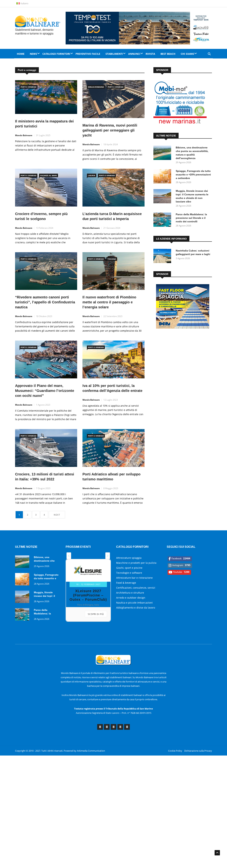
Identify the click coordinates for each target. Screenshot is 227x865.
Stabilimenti (114, 53)
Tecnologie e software (129, 572)
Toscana (111, 259)
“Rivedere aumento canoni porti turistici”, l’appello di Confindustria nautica (45, 302)
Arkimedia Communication (91, 750)
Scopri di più (96, 614)
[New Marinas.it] (180, 123)
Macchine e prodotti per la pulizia (136, 562)
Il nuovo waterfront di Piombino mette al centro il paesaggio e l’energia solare (109, 302)
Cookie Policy (175, 750)
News (33, 53)
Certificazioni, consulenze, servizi (135, 587)
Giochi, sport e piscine (129, 567)
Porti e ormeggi (28, 87)
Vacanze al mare (48, 175)
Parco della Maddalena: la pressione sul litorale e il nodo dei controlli (191, 218)
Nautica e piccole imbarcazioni (134, 602)
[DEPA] (182, 327)
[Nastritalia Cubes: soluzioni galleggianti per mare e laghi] (163, 256)
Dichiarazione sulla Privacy (198, 750)
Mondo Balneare (23, 135)
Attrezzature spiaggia (129, 557)
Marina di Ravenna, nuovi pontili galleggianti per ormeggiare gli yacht (109, 130)
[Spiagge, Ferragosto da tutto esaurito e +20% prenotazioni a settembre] (163, 177)
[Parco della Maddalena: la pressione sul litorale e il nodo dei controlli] (163, 220)
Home (20, 53)
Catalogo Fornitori (56, 53)
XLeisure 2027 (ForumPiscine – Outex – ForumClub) (88, 595)
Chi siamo (187, 53)
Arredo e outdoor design (130, 597)
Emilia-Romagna (96, 87)
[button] (69, 555)
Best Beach (167, 53)
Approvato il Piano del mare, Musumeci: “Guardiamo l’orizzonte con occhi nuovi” (44, 391)
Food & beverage (126, 582)
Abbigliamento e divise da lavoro (135, 607)
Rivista (150, 53)
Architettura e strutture (130, 592)
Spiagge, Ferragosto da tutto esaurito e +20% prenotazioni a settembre (193, 175)
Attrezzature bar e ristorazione (134, 577)
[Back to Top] (217, 852)
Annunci (134, 53)
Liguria (91, 175)
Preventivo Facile (88, 53)
